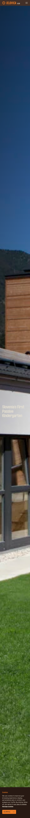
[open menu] (27, 3)
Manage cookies (7, 806)
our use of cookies (20, 804)
